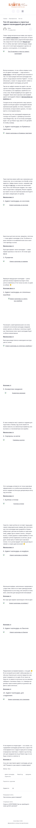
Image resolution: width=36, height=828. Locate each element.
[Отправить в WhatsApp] (12, 784)
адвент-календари (12, 37)
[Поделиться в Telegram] (7, 784)
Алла (9, 28)
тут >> (5, 253)
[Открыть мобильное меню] (22, 11)
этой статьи (7, 74)
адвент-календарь (9, 774)
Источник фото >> (9, 288)
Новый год (26, 41)
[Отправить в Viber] (10, 784)
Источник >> (7, 385)
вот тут (12, 185)
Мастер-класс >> (8, 197)
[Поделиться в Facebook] (4, 784)
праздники (28, 774)
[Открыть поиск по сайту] (18, 11)
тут (31, 183)
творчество (8, 776)
